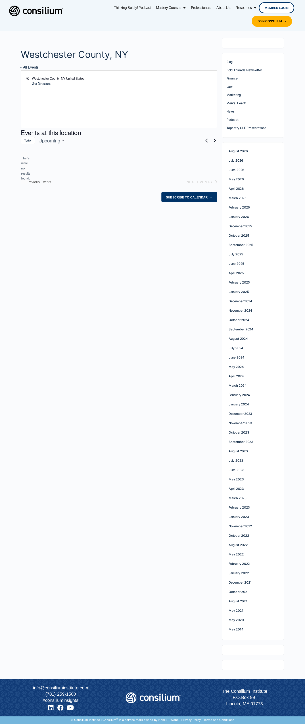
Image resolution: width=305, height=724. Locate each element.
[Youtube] (70, 708)
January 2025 (239, 292)
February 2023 (239, 507)
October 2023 (239, 432)
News (230, 111)
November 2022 (240, 526)
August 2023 (238, 451)
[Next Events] (214, 140)
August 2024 (238, 338)
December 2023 (240, 413)
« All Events (29, 67)
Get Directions (41, 83)
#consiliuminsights (60, 700)
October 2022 (239, 535)
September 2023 (241, 442)
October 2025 (239, 235)
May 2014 (236, 629)
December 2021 (240, 582)
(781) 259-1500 (60, 694)
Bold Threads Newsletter (244, 70)
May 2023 (236, 479)
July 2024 (236, 348)
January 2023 (239, 517)
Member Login (276, 8)
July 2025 (236, 254)
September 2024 (241, 329)
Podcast (232, 119)
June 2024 (236, 357)
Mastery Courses (168, 8)
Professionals (201, 8)
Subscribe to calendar (187, 197)
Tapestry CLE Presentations (246, 128)
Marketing (233, 95)
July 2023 (236, 460)
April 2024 (236, 376)
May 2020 (236, 620)
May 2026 (236, 179)
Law (229, 86)
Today (27, 140)
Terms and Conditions (218, 720)
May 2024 (236, 367)
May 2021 (236, 610)
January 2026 (239, 217)
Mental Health (236, 103)
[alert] (24, 168)
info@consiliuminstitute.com (60, 687)
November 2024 (240, 310)
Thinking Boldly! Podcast (132, 8)
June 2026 (236, 170)
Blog (229, 62)
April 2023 (236, 488)
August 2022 (238, 545)
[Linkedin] (51, 708)
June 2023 (236, 470)
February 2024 (239, 395)
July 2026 (236, 160)
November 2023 (240, 423)
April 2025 (236, 273)
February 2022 (239, 563)
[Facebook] (60, 708)
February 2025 (239, 282)
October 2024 (239, 320)
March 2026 (238, 198)
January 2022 (239, 573)
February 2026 (239, 207)
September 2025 (241, 245)
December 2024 (240, 301)
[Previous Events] (206, 140)
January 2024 (239, 404)
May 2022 (236, 554)
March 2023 (238, 498)
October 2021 (239, 592)
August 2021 (238, 601)
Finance (232, 78)
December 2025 (240, 226)
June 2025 (236, 263)
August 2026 (238, 151)
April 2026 (236, 188)
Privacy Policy (191, 720)
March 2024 (238, 385)
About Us (223, 8)
